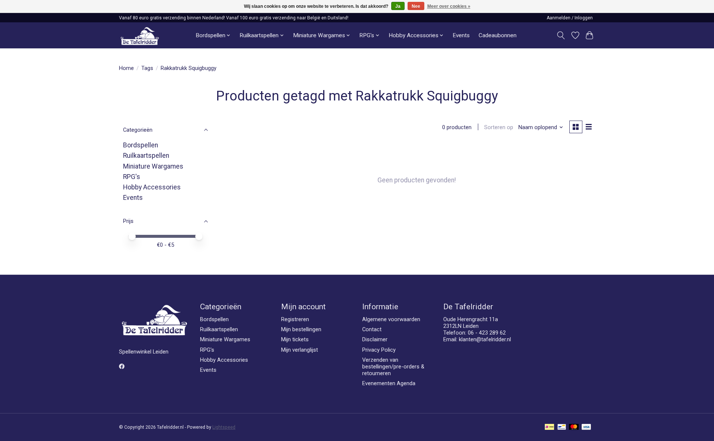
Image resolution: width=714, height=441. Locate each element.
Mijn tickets (295, 339)
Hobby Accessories (152, 187)
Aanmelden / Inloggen (570, 17)
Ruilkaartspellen (146, 155)
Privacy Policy (379, 349)
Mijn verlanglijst (299, 349)
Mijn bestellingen (301, 329)
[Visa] (586, 427)
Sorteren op (498, 127)
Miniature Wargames (153, 166)
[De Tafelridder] (139, 35)
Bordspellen (140, 145)
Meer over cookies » (448, 6)
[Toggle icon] (561, 35)
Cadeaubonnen (498, 35)
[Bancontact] (561, 427)
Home (126, 68)
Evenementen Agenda (388, 383)
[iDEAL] (549, 427)
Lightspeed (223, 427)
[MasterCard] (574, 427)
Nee (416, 6)
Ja (398, 6)
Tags (147, 68)
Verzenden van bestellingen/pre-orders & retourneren (393, 367)
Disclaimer (374, 339)
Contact (372, 329)
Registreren (295, 319)
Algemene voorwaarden (391, 319)
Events (461, 35)
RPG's (131, 176)
